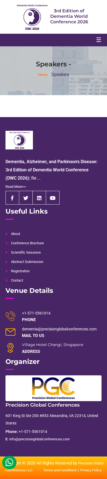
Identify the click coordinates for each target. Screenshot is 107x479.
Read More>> (15, 187)
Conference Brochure (27, 243)
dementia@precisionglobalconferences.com (59, 329)
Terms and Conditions (60, 470)
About (15, 234)
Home (42, 75)
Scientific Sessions (26, 252)
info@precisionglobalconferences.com (37, 439)
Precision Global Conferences (42, 405)
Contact (17, 280)
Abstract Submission (27, 262)
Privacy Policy (91, 470)
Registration (20, 271)
